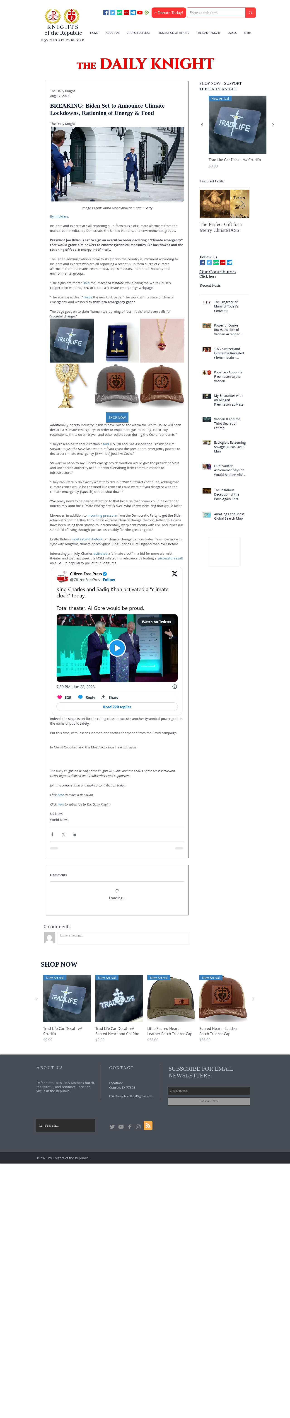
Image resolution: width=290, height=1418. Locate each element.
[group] (237, 135)
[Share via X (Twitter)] (63, 834)
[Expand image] (72, 341)
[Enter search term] (250, 13)
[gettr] (126, 12)
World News (59, 820)
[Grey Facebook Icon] (129, 1123)
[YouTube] (140, 12)
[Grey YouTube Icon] (121, 1123)
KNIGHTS (63, 27)
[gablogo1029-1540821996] (119, 12)
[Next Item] (242, 204)
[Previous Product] (202, 124)
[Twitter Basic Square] (112, 12)
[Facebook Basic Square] (106, 12)
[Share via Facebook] (52, 834)
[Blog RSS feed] (148, 1122)
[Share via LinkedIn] (74, 834)
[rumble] (146, 12)
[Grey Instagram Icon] (138, 1123)
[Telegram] (133, 12)
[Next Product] (273, 124)
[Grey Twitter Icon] (112, 1123)
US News (56, 813)
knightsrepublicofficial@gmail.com (130, 1093)
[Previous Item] (207, 204)
